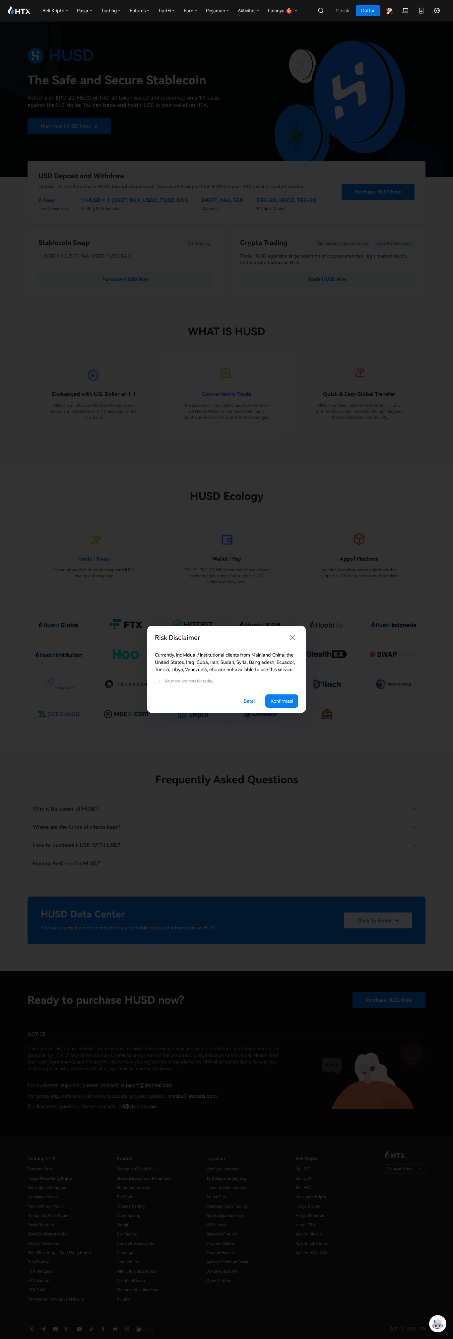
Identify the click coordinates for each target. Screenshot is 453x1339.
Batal (249, 701)
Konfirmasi (282, 701)
